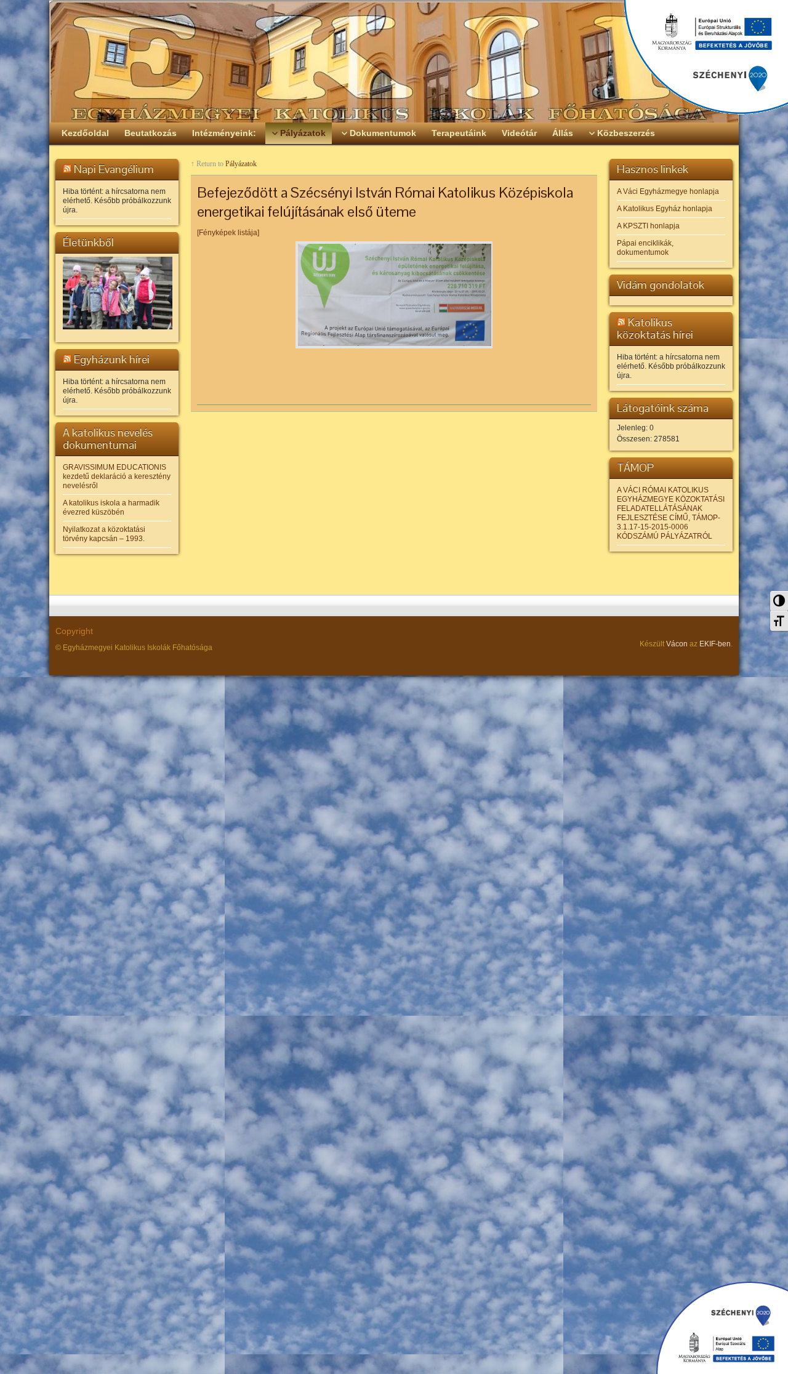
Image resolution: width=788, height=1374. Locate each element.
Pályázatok (241, 163)
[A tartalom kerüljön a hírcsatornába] (67, 169)
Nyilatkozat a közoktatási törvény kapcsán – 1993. (104, 534)
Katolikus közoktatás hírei (655, 328)
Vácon (677, 644)
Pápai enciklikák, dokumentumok (645, 248)
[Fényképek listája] (228, 232)
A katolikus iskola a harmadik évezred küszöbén (111, 507)
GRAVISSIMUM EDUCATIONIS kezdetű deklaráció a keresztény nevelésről (117, 476)
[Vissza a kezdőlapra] (394, 62)
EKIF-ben (715, 644)
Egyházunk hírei (112, 359)
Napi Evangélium (114, 169)
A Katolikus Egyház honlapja (664, 208)
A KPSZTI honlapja (648, 226)
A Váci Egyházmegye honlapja (668, 191)
